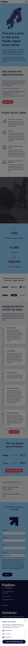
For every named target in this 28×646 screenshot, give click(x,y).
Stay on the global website (13, 641)
